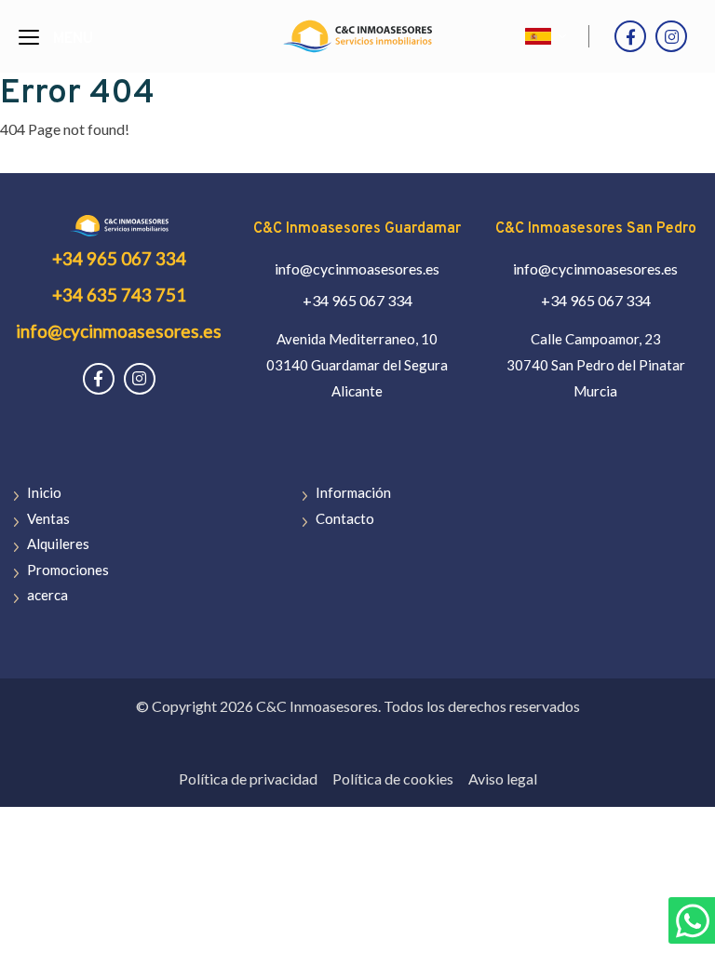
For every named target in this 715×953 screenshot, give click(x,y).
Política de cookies (392, 778)
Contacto (345, 518)
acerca (47, 594)
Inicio (44, 492)
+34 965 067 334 (119, 258)
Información (353, 492)
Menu (73, 39)
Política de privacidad (248, 778)
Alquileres (58, 543)
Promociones (68, 569)
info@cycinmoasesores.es (119, 331)
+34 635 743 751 (119, 294)
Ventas (48, 518)
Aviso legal (502, 778)
